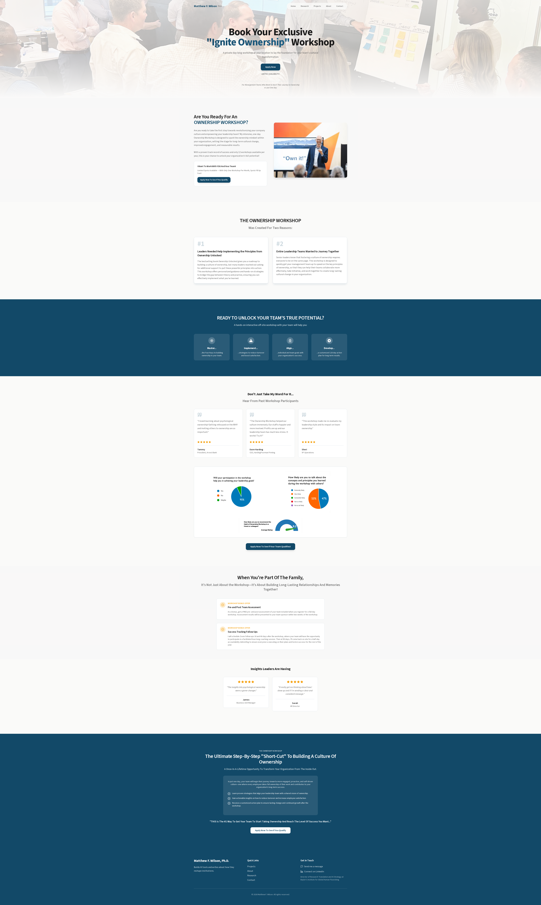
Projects (317, 6)
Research (305, 6)
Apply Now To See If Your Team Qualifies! (270, 546)
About (328, 6)
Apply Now (270, 67)
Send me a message (313, 866)
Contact (339, 6)
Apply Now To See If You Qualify (214, 179)
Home (293, 6)
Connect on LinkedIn (314, 871)
